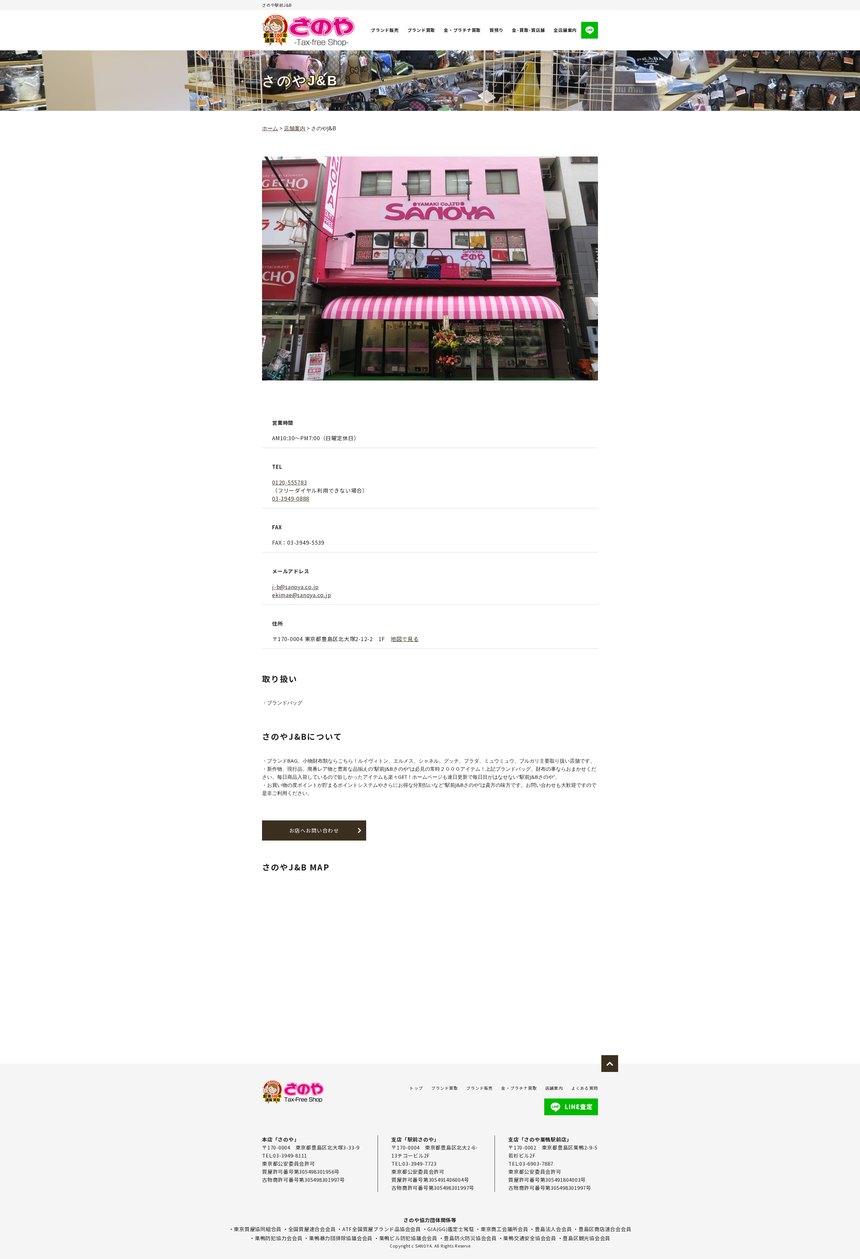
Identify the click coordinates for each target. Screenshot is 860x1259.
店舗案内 (554, 1088)
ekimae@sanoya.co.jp (301, 595)
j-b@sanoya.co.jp (295, 587)
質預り (496, 30)
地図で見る (405, 639)
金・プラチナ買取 (462, 30)
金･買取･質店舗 (528, 30)
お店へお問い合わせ (314, 830)
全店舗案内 (565, 30)
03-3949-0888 (290, 498)
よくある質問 (584, 1088)
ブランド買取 (421, 30)
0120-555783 (289, 482)
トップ (416, 1088)
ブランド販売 (385, 30)
